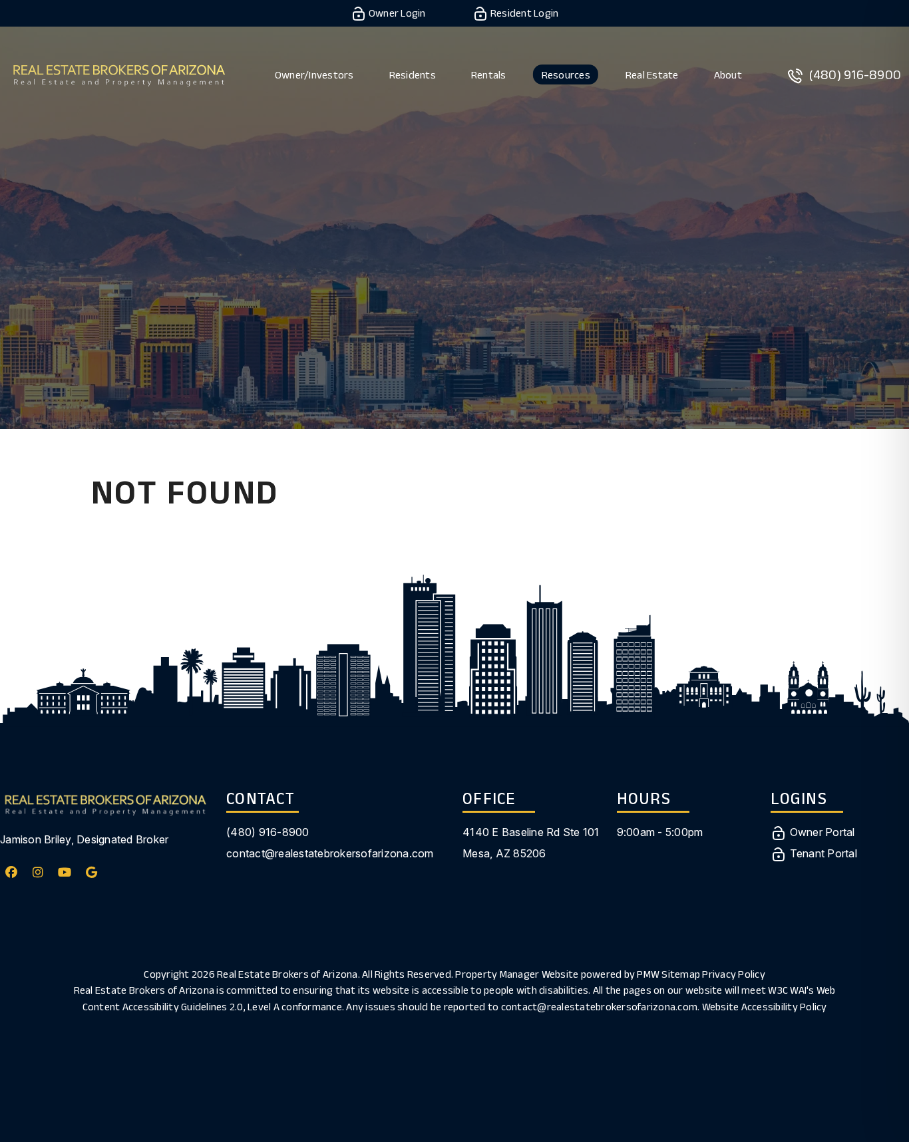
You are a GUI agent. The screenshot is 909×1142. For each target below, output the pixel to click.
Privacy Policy (733, 974)
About (728, 74)
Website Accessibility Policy (764, 1006)
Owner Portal (820, 832)
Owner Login (396, 13)
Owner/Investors (314, 74)
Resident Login (523, 13)
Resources (566, 74)
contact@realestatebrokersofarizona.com (330, 853)
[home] (119, 73)
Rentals (488, 74)
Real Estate (652, 74)
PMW (648, 974)
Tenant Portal (822, 853)
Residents (412, 74)
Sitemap (680, 974)
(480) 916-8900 (855, 74)
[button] (11, 872)
